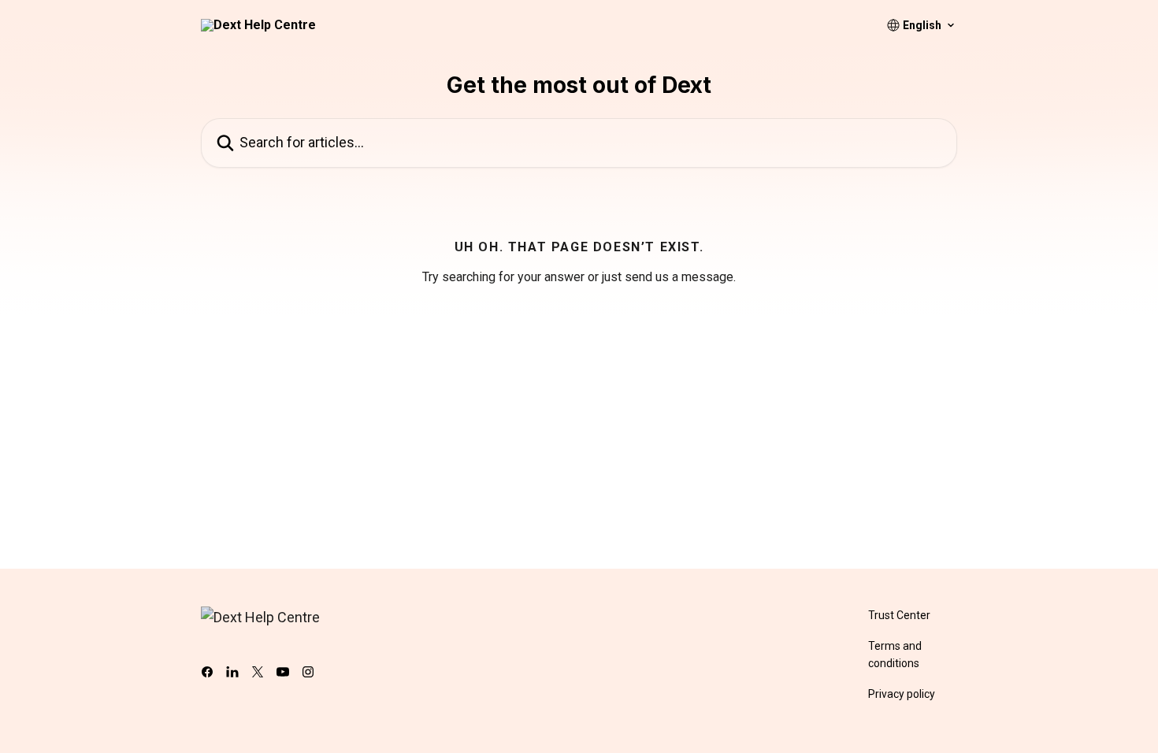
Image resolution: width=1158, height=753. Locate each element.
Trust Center (899, 615)
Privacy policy (901, 694)
